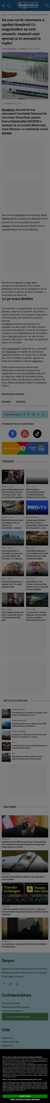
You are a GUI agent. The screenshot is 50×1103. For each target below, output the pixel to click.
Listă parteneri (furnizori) (8, 1091)
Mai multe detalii (30, 1063)
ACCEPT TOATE (25, 1096)
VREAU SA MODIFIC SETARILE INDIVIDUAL (25, 1099)
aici (24, 1071)
